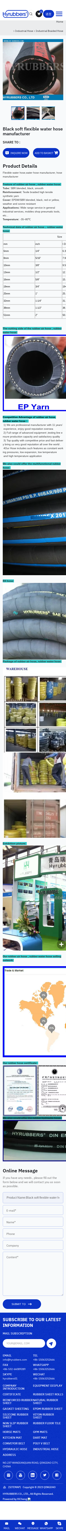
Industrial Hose (24, 30)
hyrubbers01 (10, 1378)
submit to (19, 1304)
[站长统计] (29, 1499)
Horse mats (12, 1432)
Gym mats (40, 1432)
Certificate (12, 1394)
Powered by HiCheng (15, 1499)
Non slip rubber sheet (15, 1424)
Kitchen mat (12, 1437)
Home (59, 21)
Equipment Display (47, 1385)
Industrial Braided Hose (49, 30)
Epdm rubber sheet (48, 1409)
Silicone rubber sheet (15, 1416)
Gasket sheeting (16, 1409)
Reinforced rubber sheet (18, 1401)
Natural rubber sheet (45, 1401)
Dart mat (40, 1437)
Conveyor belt (14, 1443)
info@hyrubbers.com (15, 1359)
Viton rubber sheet (43, 1416)
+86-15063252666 (44, 1359)
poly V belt (41, 1443)
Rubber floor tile (47, 1423)
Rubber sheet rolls (48, 1394)
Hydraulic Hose (15, 1449)
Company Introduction (13, 1387)
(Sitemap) (14, 1487)
